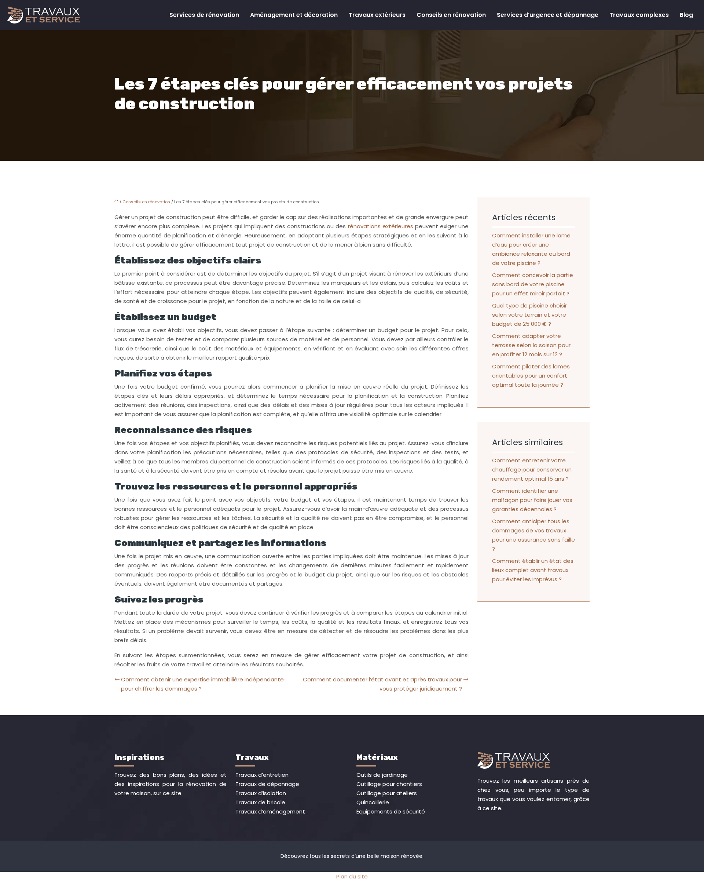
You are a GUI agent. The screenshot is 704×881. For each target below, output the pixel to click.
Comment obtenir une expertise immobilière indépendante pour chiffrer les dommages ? (202, 684)
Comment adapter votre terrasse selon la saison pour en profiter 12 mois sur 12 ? (531, 345)
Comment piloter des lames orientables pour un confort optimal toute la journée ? (531, 376)
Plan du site (352, 876)
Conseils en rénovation (451, 15)
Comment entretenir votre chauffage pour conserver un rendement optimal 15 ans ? (532, 469)
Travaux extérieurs (377, 15)
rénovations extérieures (380, 226)
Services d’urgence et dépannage (547, 15)
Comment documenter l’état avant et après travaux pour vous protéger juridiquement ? (382, 684)
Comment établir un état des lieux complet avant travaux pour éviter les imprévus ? (532, 570)
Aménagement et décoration (294, 15)
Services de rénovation (204, 15)
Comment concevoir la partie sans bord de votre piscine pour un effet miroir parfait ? (532, 284)
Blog (686, 15)
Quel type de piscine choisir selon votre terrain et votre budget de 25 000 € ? (529, 315)
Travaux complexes (639, 15)
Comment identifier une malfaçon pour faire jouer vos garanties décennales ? (532, 500)
